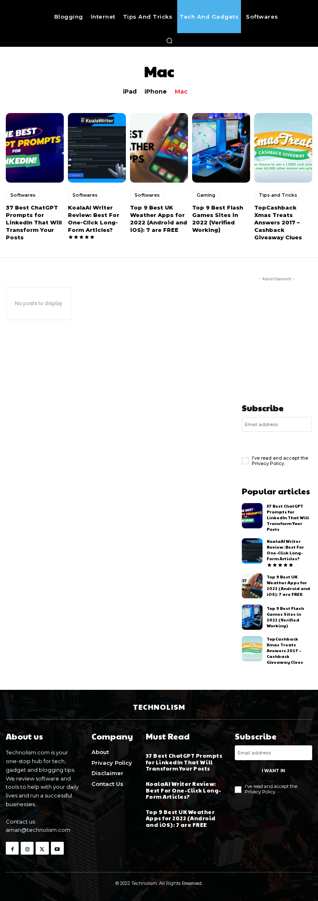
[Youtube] (57, 848)
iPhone (156, 91)
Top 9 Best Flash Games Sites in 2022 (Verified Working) (285, 617)
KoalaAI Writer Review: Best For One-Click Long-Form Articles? (285, 549)
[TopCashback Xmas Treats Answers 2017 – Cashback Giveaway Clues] (283, 148)
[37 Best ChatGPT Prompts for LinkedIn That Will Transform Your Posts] (35, 148)
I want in (276, 442)
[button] (169, 40)
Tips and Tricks (278, 195)
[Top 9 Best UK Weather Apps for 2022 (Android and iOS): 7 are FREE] (159, 148)
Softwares (23, 195)
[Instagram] (27, 848)
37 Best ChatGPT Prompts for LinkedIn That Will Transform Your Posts (34, 222)
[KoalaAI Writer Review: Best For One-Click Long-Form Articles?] (97, 148)
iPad (130, 91)
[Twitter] (42, 848)
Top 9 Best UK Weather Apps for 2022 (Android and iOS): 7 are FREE (288, 585)
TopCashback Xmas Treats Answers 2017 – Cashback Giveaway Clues (278, 222)
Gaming (206, 195)
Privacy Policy (268, 463)
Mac (181, 91)
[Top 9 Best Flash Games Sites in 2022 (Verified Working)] (221, 148)
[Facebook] (12, 848)
